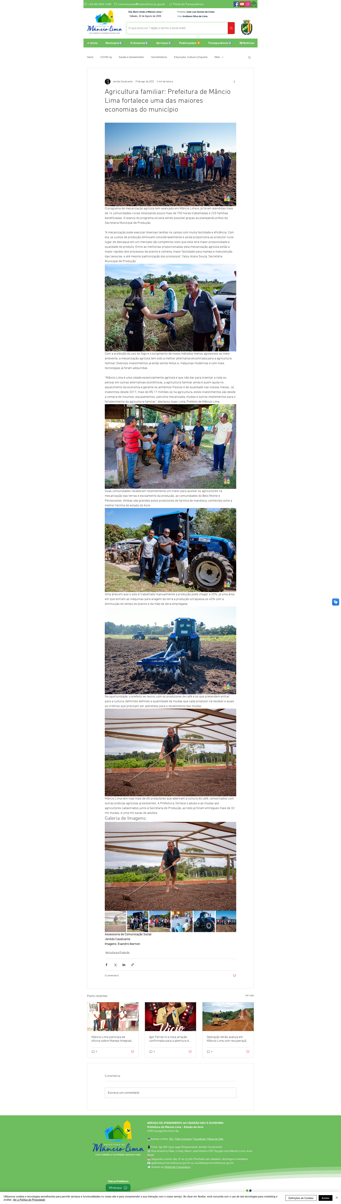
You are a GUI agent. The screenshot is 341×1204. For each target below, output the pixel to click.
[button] (114, 43)
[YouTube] (242, 4)
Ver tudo (249, 995)
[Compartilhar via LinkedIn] (124, 964)
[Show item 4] (182, 921)
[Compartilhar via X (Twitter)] (115, 964)
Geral (90, 57)
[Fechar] (337, 1198)
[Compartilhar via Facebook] (106, 964)
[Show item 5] (204, 921)
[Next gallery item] (232, 866)
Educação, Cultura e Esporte (190, 57)
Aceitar (325, 1198)
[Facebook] (236, 4)
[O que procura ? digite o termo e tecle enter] (231, 28)
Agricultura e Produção (117, 952)
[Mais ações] (234, 81)
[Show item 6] (226, 921)
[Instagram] (248, 4)
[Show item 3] (159, 921)
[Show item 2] (137, 921)
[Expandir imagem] (170, 866)
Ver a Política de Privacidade (29, 1199)
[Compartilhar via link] (132, 964)
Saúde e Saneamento (131, 57)
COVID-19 (106, 57)
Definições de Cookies (300, 1198)
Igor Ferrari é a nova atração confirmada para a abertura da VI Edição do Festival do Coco (170, 1039)
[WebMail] (253, 4)
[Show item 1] (115, 921)
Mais (217, 57)
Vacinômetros (159, 57)
